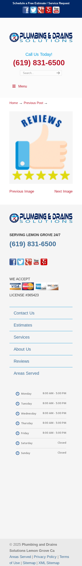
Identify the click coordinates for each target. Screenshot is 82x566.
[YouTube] (56, 12)
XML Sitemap (48, 563)
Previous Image (21, 191)
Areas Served (20, 557)
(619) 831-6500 (39, 62)
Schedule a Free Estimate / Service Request (41, 3)
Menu (22, 86)
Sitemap (29, 563)
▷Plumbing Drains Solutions (41, 35)
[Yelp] (48, 12)
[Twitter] (33, 12)
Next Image (63, 191)
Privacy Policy (45, 557)
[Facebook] (25, 12)
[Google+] (41, 12)
